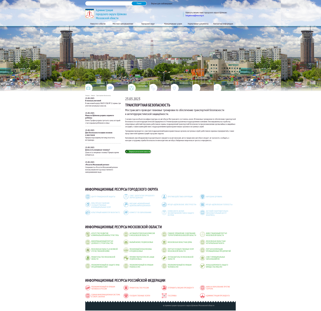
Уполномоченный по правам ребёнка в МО (141, 266)
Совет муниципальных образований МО (215, 258)
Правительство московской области (103, 258)
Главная (87, 95)
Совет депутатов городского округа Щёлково (142, 196)
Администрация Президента (218, 295)
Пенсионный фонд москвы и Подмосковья (141, 250)
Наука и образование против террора (218, 287)
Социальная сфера (100, 84)
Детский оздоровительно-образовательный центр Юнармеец (217, 213)
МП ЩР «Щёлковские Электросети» (182, 204)
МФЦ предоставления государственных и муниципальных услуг (101, 205)
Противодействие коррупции (180, 196)
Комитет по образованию (140, 212)
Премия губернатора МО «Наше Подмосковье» (142, 258)
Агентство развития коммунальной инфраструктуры (105, 234)
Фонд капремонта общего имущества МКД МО (217, 266)
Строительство (206, 82)
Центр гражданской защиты (103, 196)
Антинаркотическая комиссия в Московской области (142, 234)
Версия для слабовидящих (161, 3)
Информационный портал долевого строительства (102, 242)
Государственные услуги (140, 295)
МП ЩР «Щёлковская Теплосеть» (219, 204)
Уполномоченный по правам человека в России (103, 287)
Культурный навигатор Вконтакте (105, 212)
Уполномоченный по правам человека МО (179, 266)
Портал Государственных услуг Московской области (181, 250)
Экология (230, 82)
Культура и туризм (165, 84)
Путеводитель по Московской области (180, 258)
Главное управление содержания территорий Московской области (182, 234)
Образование (121, 82)
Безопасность (185, 82)
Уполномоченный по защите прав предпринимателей (105, 266)
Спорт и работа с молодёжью (141, 84)
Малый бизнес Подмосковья (141, 242)
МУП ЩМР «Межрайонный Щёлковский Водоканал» (140, 204)
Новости (93, 95)
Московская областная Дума (180, 242)
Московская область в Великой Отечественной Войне (104, 250)
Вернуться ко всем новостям (140, 151)
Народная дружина (214, 196)
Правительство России (139, 287)
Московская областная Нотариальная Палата (215, 242)
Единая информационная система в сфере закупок (105, 295)
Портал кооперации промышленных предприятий (218, 250)
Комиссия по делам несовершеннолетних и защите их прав (181, 213)
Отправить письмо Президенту (181, 287)
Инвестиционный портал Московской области (216, 234)
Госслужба (172, 295)
